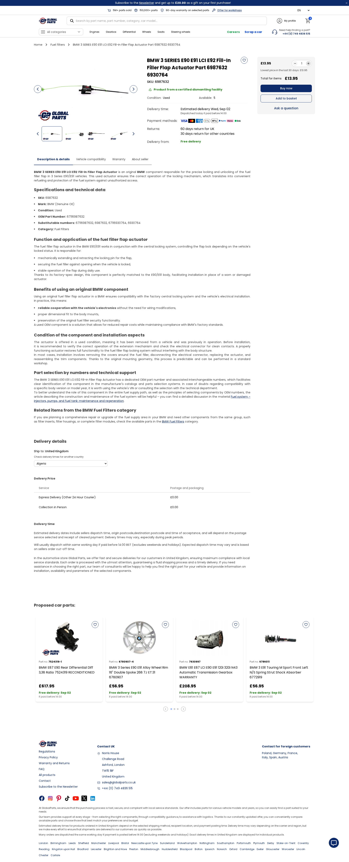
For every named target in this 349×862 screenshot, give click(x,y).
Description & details (53, 159)
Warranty (118, 159)
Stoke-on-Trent (285, 843)
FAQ (41, 769)
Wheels (146, 32)
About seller (140, 159)
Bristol (125, 843)
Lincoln (300, 849)
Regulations (47, 751)
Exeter (260, 849)
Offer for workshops (229, 10)
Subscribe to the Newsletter (58, 787)
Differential (129, 32)
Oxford (233, 849)
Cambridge (247, 849)
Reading (44, 849)
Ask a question (286, 108)
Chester (43, 855)
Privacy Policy (48, 757)
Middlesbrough (150, 849)
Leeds (72, 843)
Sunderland (167, 843)
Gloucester (272, 849)
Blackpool (186, 849)
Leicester (96, 849)
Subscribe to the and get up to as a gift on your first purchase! (173, 3)
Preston (133, 849)
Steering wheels (180, 32)
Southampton (225, 843)
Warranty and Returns (54, 763)
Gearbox (111, 32)
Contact (45, 781)
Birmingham (58, 843)
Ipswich (209, 849)
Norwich (222, 849)
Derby (270, 843)
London (43, 843)
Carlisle (55, 855)
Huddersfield (170, 849)
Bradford (82, 849)
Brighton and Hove (115, 849)
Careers (233, 32)
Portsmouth (244, 843)
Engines (94, 32)
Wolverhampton (187, 843)
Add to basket (286, 98)
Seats (161, 32)
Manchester (98, 843)
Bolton (199, 849)
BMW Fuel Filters (173, 421)
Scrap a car (253, 32)
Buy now (286, 88)
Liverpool (113, 843)
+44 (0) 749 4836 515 (117, 788)
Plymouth (259, 843)
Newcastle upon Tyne (144, 843)
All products (47, 775)
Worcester (288, 849)
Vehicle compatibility (91, 159)
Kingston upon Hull (63, 849)
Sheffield (83, 843)
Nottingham (207, 843)
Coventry (303, 843)
